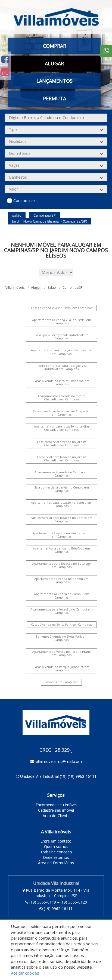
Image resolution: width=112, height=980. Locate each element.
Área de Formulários (56, 862)
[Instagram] (5, 72)
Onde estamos (56, 857)
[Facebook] (5, 59)
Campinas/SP (73, 287)
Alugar (36, 287)
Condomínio (24, 200)
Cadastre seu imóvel (56, 810)
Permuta (54, 98)
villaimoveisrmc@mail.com (58, 761)
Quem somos (56, 846)
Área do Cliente (56, 815)
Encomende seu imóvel (56, 804)
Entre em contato (56, 841)
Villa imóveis (14, 287)
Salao (52, 287)
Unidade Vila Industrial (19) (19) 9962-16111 (58, 776)
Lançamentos (54, 81)
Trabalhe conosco (56, 851)
